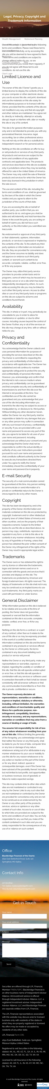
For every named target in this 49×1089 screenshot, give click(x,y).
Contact (5, 68)
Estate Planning (28, 45)
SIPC (20, 990)
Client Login (7, 74)
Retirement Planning (33, 39)
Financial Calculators (11, 62)
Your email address (19, 922)
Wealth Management (11, 39)
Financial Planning (10, 45)
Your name (16, 912)
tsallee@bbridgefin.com (22, 886)
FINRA (13, 990)
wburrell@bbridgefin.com (24, 889)
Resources (6, 56)
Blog (26, 62)
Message (15, 942)
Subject (14, 932)
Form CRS (19, 1035)
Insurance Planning (10, 51)
